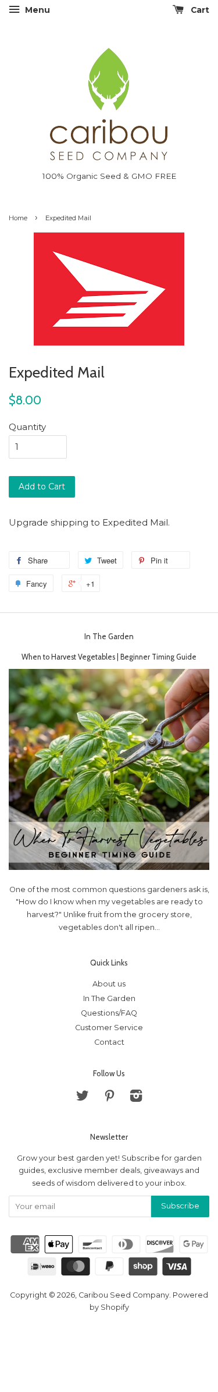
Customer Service (109, 1027)
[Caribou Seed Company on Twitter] (82, 1098)
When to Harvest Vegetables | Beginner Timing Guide (109, 657)
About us (109, 983)
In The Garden (109, 636)
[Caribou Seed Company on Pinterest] (109, 1098)
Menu (36, 10)
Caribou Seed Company (123, 1295)
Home (18, 218)
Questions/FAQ (109, 1013)
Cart (198, 10)
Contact (109, 1042)
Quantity (27, 426)
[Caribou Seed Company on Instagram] (136, 1098)
